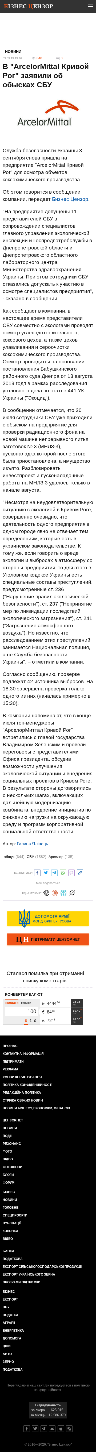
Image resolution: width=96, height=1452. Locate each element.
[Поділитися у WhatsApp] (63, 872)
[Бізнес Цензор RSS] (69, 1428)
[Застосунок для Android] (52, 1428)
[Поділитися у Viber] (71, 872)
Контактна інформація (23, 1054)
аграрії (9, 1323)
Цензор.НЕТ (13, 1120)
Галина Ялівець (32, 844)
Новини (13, 51)
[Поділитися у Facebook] (37, 872)
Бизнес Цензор (70, 199)
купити (26, 1003)
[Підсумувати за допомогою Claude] (55, 892)
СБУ (36, 856)
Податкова (13, 1259)
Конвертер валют (24, 994)
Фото (7, 1151)
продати (11, 1003)
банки (8, 1251)
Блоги (8, 1175)
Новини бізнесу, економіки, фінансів (36, 1108)
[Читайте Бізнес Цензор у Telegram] (44, 1428)
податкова (13, 1369)
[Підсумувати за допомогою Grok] (72, 892)
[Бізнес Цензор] (28, 7)
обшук (14, 856)
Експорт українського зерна (29, 1274)
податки (10, 1315)
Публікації (12, 1223)
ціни (7, 1346)
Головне (10, 1208)
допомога (12, 1338)
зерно (8, 1362)
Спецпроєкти (15, 1215)
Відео (8, 1159)
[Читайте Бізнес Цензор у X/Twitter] (35, 1428)
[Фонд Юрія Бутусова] (48, 918)
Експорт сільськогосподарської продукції (42, 1267)
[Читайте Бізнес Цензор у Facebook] (26, 1428)
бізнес (9, 1292)
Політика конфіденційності (27, 1085)
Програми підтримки (22, 1282)
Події (7, 1136)
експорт (10, 1299)
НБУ (6, 1307)
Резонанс (12, 1144)
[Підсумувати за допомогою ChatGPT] (46, 892)
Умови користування (22, 1077)
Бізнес (9, 1192)
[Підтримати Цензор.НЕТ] (48, 940)
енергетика (13, 1330)
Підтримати (13, 1061)
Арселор (61, 856)
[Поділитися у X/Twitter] (46, 872)
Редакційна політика (22, 1093)
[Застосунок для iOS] (61, 1428)
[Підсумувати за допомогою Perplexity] (63, 892)
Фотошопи (12, 1167)
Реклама (10, 1069)
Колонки (10, 1231)
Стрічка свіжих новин (23, 1100)
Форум (8, 1183)
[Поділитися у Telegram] (54, 872)
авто (7, 1354)
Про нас (10, 1046)
